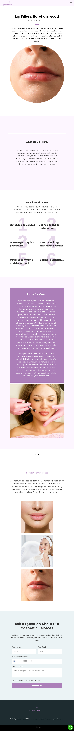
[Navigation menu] (71, 3)
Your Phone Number (20, 657)
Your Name (16, 647)
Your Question (17, 666)
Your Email (42, 647)
